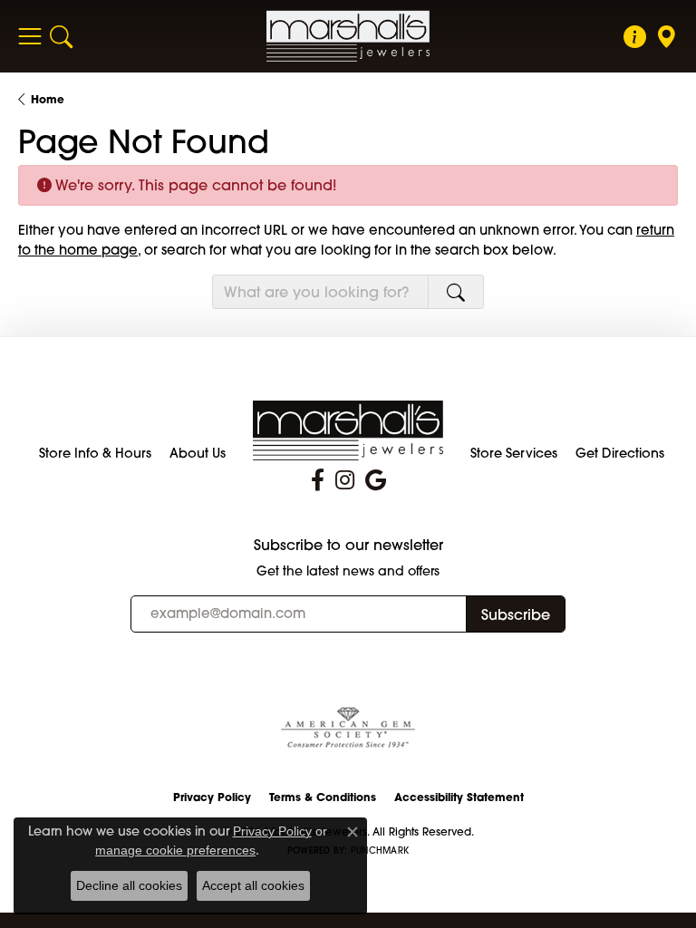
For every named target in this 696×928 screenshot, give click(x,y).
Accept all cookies (253, 885)
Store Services (513, 453)
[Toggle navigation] (29, 36)
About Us (197, 453)
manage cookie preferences (175, 850)
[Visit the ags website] (348, 728)
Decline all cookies (129, 885)
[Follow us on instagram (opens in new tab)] (344, 480)
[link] (635, 36)
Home (47, 99)
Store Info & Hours (95, 453)
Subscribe (515, 614)
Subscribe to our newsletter (348, 545)
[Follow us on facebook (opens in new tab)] (317, 480)
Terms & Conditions (322, 797)
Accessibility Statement (459, 797)
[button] (61, 36)
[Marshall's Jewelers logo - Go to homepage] (348, 36)
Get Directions (619, 453)
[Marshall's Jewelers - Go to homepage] (347, 429)
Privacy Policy (212, 797)
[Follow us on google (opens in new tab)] (375, 480)
